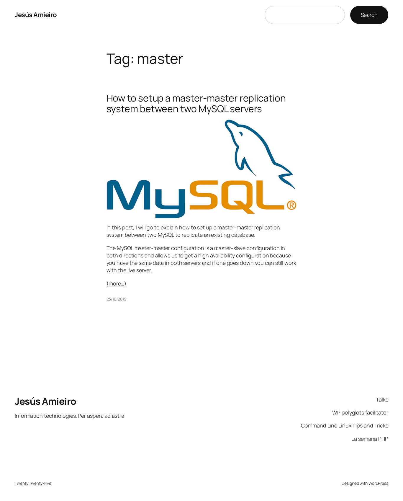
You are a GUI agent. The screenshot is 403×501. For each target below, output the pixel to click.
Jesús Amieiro (36, 14)
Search (369, 14)
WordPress (378, 483)
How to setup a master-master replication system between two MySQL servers (196, 103)
